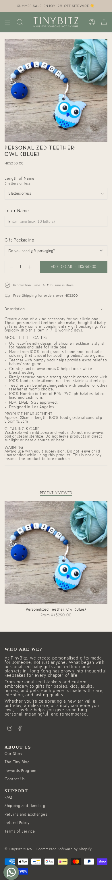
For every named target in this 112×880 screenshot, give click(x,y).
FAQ (8, 798)
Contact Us (15, 779)
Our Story (13, 754)
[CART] (104, 22)
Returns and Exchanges (26, 814)
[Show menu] (7, 22)
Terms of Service (20, 831)
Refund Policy (17, 823)
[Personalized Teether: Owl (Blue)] (56, 552)
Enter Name (17, 211)
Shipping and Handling (25, 806)
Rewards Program (20, 771)
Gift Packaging (19, 240)
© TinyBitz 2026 (18, 849)
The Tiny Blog (17, 762)
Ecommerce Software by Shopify (64, 849)
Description (15, 309)
